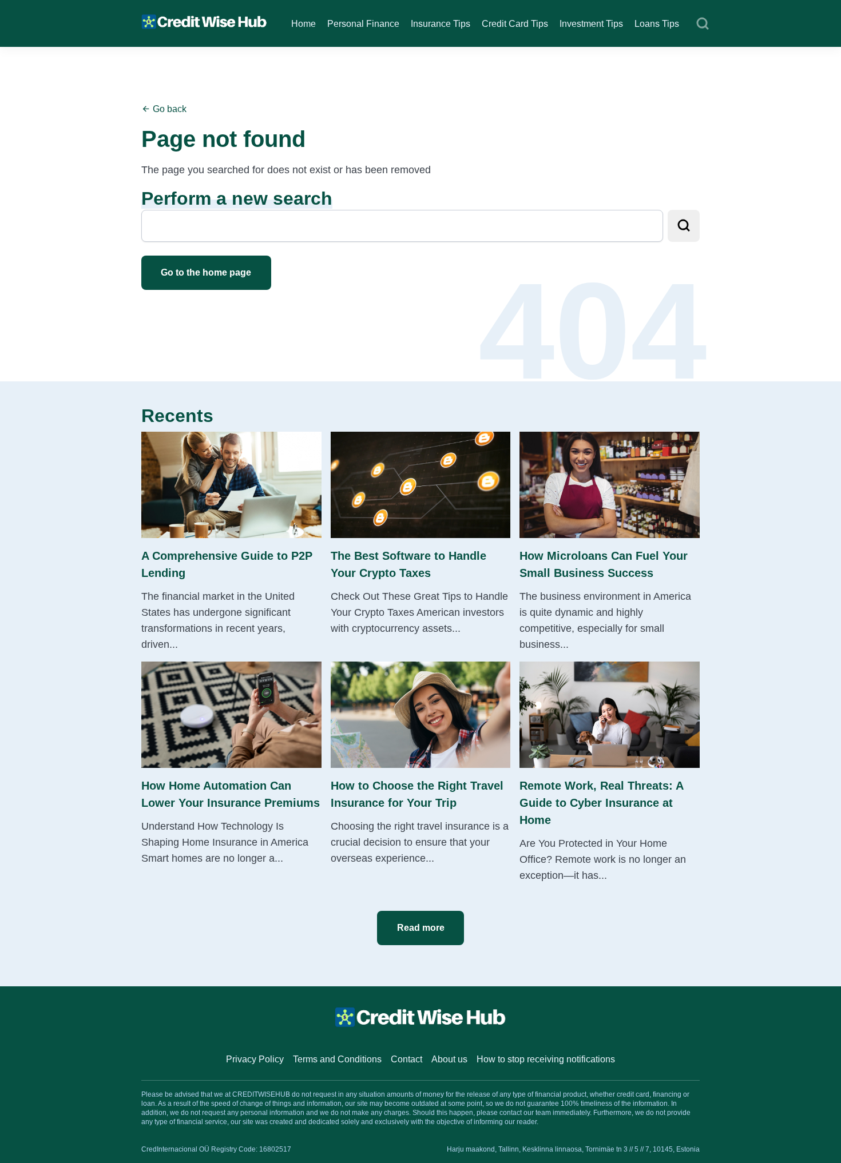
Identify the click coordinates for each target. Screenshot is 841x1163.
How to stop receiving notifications (546, 1059)
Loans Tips (656, 24)
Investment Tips (591, 24)
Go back (168, 109)
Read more (421, 928)
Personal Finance (363, 24)
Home (303, 24)
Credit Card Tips (515, 24)
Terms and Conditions (337, 1059)
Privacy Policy (255, 1059)
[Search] (702, 24)
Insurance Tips (440, 24)
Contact (406, 1059)
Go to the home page (206, 272)
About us (449, 1059)
